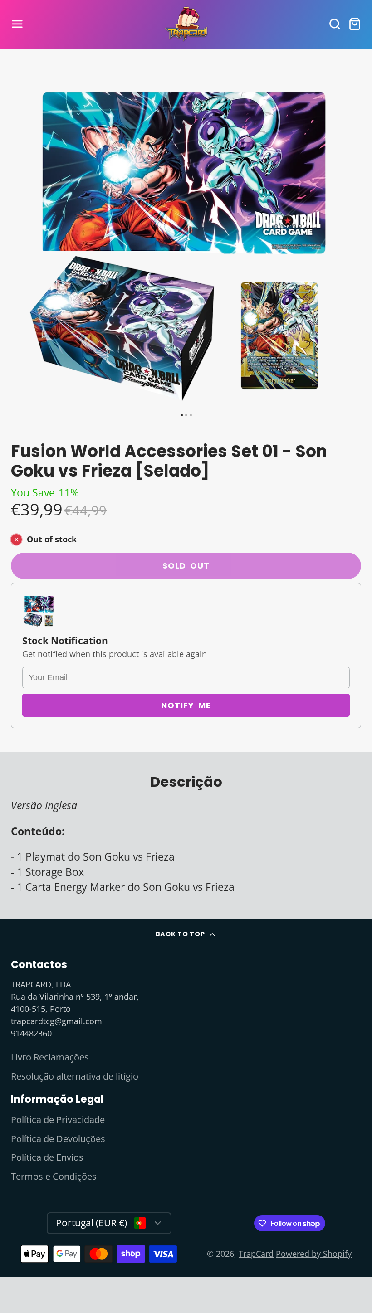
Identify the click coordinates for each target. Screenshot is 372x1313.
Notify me (186, 705)
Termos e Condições (54, 1176)
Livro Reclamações (50, 1057)
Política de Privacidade (58, 1120)
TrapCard (256, 1253)
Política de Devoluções (58, 1139)
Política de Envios (47, 1157)
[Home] (186, 24)
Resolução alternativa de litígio (74, 1076)
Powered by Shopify (314, 1253)
